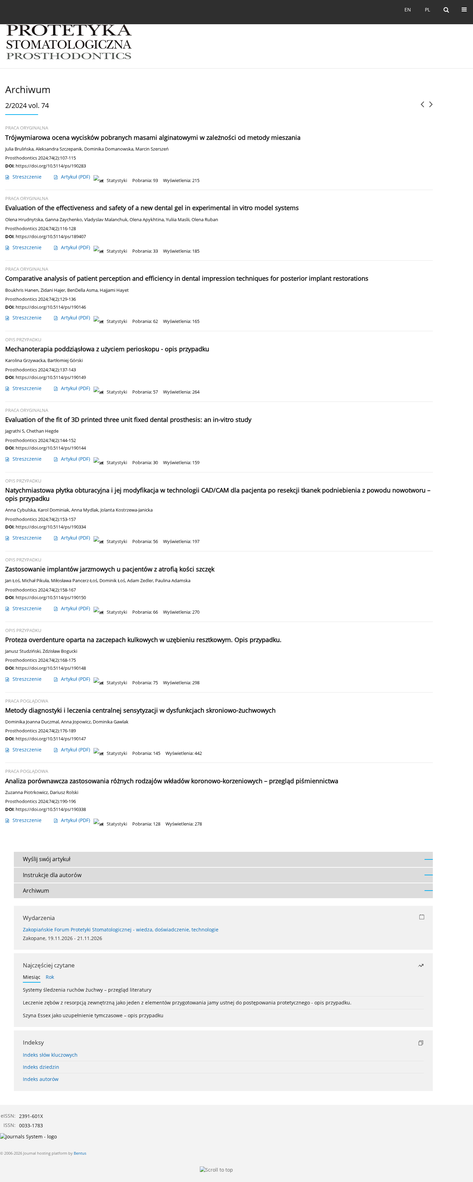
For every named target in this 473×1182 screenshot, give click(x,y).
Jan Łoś (12, 581)
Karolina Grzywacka (25, 360)
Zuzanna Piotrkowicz (26, 792)
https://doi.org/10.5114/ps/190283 (51, 166)
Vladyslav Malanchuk (105, 220)
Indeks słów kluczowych (50, 1055)
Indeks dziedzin (41, 1067)
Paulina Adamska (172, 581)
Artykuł (75, 176)
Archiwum (36, 890)
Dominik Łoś (112, 581)
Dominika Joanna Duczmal (32, 722)
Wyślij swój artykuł (46, 859)
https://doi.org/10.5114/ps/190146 (51, 307)
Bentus (80, 1153)
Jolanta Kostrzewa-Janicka (126, 510)
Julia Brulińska (19, 149)
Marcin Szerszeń (152, 149)
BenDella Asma (82, 290)
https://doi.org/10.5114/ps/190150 (51, 597)
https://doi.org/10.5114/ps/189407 (51, 236)
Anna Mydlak (84, 510)
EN (407, 9)
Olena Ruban (204, 220)
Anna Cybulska (20, 510)
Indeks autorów (41, 1079)
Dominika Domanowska (108, 149)
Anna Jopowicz (76, 722)
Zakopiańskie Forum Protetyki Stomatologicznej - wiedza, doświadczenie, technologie (120, 929)
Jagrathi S (14, 431)
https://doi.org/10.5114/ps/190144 (51, 448)
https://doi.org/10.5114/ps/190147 (51, 739)
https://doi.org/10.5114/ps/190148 (51, 668)
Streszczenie (27, 176)
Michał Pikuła (35, 581)
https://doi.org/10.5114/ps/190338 (51, 809)
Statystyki (117, 180)
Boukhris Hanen (21, 290)
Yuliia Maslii (177, 220)
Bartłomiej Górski (65, 360)
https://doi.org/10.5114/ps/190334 (51, 527)
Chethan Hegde (42, 431)
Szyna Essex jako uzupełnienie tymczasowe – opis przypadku (93, 1015)
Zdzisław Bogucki (60, 651)
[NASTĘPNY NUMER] (431, 107)
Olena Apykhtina (147, 220)
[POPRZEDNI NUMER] (422, 107)
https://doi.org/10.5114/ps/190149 (51, 377)
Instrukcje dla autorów (52, 875)
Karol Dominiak (53, 510)
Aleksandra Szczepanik (59, 149)
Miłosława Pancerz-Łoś (74, 581)
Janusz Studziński (23, 651)
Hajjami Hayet (114, 290)
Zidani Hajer (53, 290)
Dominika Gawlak (110, 722)
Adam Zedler (140, 581)
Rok (50, 977)
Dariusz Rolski (64, 792)
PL (427, 9)
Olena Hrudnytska (24, 220)
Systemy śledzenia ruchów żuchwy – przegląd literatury (87, 989)
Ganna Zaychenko (63, 220)
